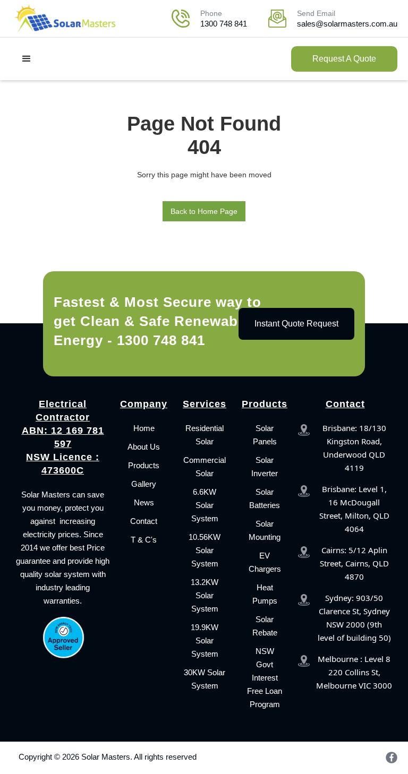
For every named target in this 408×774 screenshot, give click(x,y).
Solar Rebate (264, 626)
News (144, 502)
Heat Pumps (264, 594)
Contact (143, 521)
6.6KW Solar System (204, 505)
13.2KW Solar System (204, 595)
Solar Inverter (264, 466)
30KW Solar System (204, 679)
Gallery (143, 483)
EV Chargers (265, 562)
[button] (26, 59)
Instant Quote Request (296, 323)
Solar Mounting (264, 530)
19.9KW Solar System (204, 640)
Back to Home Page (204, 211)
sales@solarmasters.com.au (347, 23)
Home (144, 428)
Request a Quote (344, 58)
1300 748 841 (223, 23)
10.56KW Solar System (204, 550)
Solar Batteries (264, 498)
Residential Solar (204, 435)
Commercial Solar (204, 466)
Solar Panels (265, 435)
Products (143, 465)
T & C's (144, 539)
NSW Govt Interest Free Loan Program (264, 678)
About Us (144, 446)
